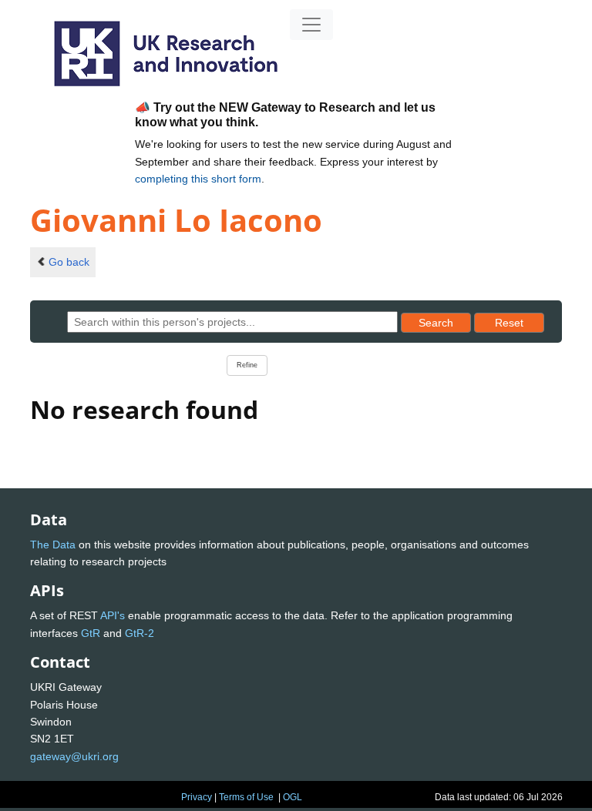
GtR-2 (139, 633)
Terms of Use (246, 797)
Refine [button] (247, 365)
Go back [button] (69, 262)
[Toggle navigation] (311, 24)
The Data (53, 544)
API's (112, 615)
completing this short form (198, 179)
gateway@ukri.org (74, 756)
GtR (90, 633)
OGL (292, 797)
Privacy (196, 797)
